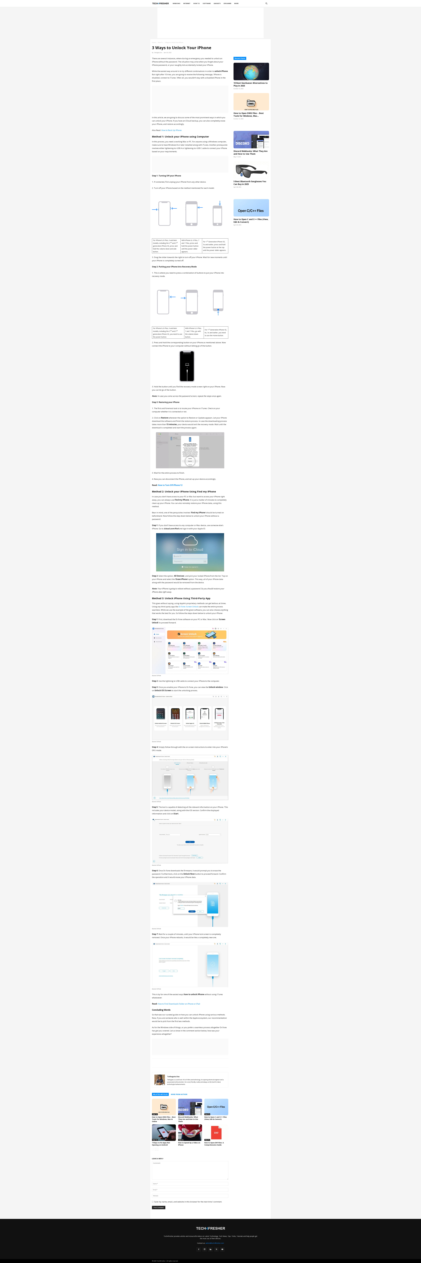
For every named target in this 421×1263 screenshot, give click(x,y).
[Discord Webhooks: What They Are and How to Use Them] (190, 1107)
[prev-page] (153, 1149)
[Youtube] (222, 1249)
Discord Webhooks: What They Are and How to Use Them (188, 1119)
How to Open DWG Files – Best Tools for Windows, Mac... (249, 114)
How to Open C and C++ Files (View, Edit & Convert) (215, 1118)
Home (154, 42)
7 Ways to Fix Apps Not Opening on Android (161, 1144)
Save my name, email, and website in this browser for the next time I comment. (188, 1201)
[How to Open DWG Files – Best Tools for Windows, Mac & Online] (164, 1107)
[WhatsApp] (154, 1063)
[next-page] (156, 1149)
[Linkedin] (169, 1063)
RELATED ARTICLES (160, 1094)
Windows (176, 3)
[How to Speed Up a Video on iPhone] (190, 1132)
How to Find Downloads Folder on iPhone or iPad (179, 1004)
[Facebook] (159, 1063)
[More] (179, 1063)
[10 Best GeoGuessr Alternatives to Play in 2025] (251, 71)
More (236, 3)
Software (207, 3)
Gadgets (217, 3)
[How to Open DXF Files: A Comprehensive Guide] (216, 1132)
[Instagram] (204, 1249)
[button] (266, 4)
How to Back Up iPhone (171, 130)
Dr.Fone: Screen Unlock (188, 606)
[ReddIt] (174, 1063)
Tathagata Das (158, 52)
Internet (186, 3)
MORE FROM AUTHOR (179, 1094)
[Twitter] (164, 1063)
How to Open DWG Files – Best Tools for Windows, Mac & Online (164, 1119)
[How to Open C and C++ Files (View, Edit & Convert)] (216, 1107)
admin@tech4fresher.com (215, 1243)
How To (196, 3)
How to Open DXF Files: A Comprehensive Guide (214, 1144)
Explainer (227, 3)
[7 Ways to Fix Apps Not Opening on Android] (164, 1132)
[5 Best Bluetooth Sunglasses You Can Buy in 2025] (251, 170)
